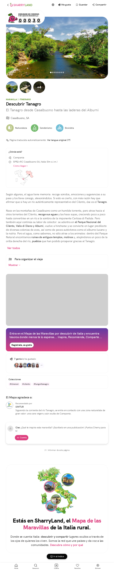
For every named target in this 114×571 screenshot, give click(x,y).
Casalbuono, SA (20, 118)
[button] (12, 87)
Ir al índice (58, 556)
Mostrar (13, 265)
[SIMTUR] (9, 405)
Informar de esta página (58, 450)
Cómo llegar (19, 165)
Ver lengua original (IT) (59, 140)
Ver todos (13, 248)
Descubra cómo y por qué (66, 545)
